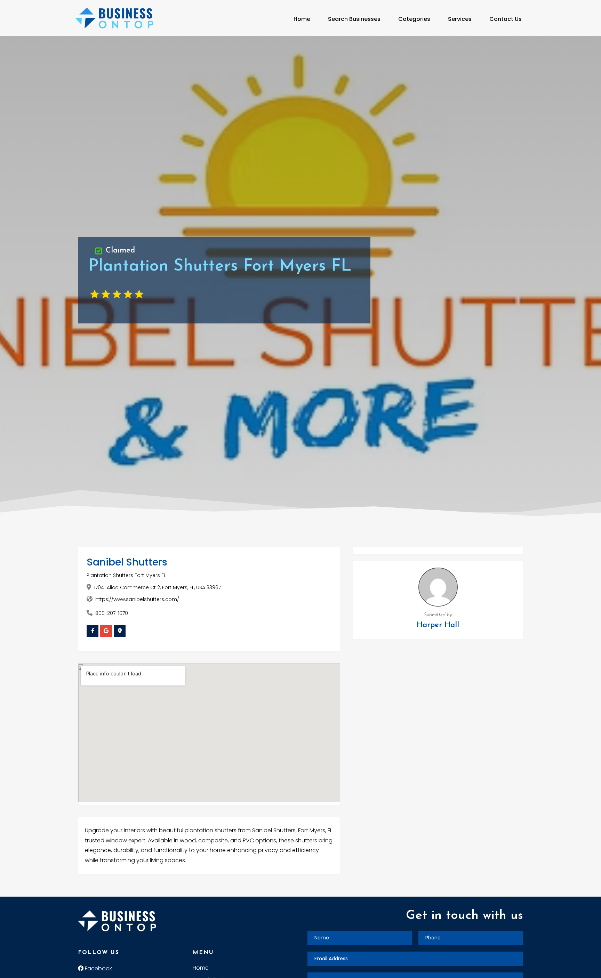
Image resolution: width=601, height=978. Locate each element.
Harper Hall (438, 625)
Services (460, 19)
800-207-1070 (111, 613)
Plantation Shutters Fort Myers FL (126, 575)
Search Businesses (354, 19)
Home (302, 19)
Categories (414, 19)
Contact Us (505, 19)
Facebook (97, 968)
